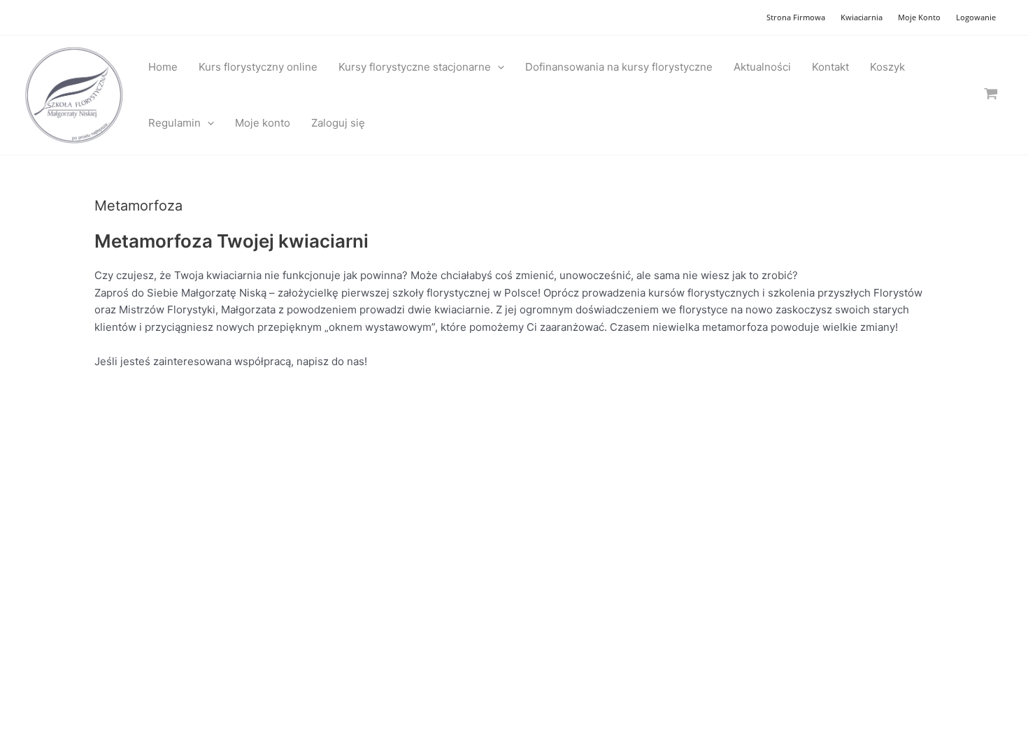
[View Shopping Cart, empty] (991, 95)
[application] (497, 67)
